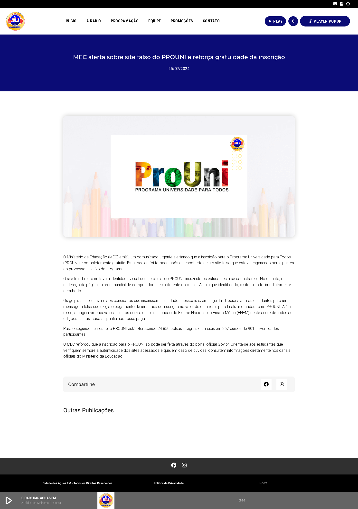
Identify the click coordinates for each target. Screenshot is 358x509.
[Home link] (15, 21)
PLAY (275, 21)
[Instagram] (335, 3)
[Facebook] (342, 3)
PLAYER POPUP (325, 21)
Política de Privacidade (169, 483)
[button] (266, 384)
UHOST (262, 483)
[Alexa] (348, 3)
